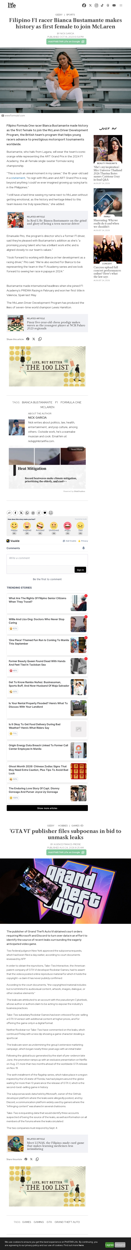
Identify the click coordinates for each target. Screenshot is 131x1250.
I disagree (120, 1244)
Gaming (39, 1222)
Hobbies (63, 825)
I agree (109, 1244)
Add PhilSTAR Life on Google (64, 41)
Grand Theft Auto (67, 1222)
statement (18, 178)
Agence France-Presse (67, 844)
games (26, 1222)
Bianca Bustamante (37, 402)
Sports (70, 14)
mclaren (47, 407)
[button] (121, 5)
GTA (49, 1222)
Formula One (71, 402)
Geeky (58, 14)
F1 (56, 402)
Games (75, 825)
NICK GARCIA (67, 33)
